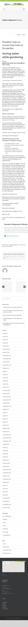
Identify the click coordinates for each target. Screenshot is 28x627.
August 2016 (6, 444)
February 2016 (6, 463)
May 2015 (5, 491)
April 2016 (5, 457)
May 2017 (5, 419)
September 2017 (7, 406)
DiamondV (6, 245)
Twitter (4, 604)
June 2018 (5, 377)
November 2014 (7, 504)
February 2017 (6, 428)
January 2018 (6, 393)
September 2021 (7, 365)
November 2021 (7, 358)
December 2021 (7, 355)
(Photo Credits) (6, 64)
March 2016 (6, 460)
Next (23, 34)
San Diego (5, 532)
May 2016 (5, 453)
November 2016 (7, 438)
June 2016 (5, 450)
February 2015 (6, 498)
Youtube (4, 605)
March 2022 (6, 346)
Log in (4, 543)
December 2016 (7, 434)
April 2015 (5, 495)
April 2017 (5, 422)
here (13, 109)
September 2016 (7, 441)
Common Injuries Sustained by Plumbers (12, 80)
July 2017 (5, 412)
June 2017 (5, 415)
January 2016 (6, 466)
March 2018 (6, 387)
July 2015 (5, 485)
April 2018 (5, 384)
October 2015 (6, 476)
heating (5, 519)
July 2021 (5, 371)
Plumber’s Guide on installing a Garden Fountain (13, 132)
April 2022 (5, 343)
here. (17, 135)
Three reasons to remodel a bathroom (12, 307)
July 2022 (5, 333)
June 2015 (5, 488)
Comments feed (7, 550)
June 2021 (5, 374)
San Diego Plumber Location (12, 143)
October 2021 (6, 362)
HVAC (4, 522)
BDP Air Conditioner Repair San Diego (14, 145)
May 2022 (5, 339)
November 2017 (7, 400)
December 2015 (7, 469)
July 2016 (5, 447)
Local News (5, 608)
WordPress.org (6, 553)
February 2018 (6, 390)
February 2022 (6, 349)
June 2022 (5, 336)
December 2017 (7, 396)
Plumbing (22, 245)
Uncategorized (6, 535)
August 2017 (6, 409)
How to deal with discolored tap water (12, 315)
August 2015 (6, 482)
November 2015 (7, 472)
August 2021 (6, 368)
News (4, 525)
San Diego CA (7, 573)
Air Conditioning (7, 516)
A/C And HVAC (11, 87)
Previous (19, 34)
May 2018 (5, 381)
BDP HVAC (8, 146)
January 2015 (6, 501)
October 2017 (6, 403)
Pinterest (4, 607)
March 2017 (6, 425)
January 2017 (6, 431)
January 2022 (6, 352)
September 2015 (7, 479)
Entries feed (6, 547)
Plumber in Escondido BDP (12, 148)
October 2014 (6, 507)
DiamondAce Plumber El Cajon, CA (13, 150)
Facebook (4, 602)
